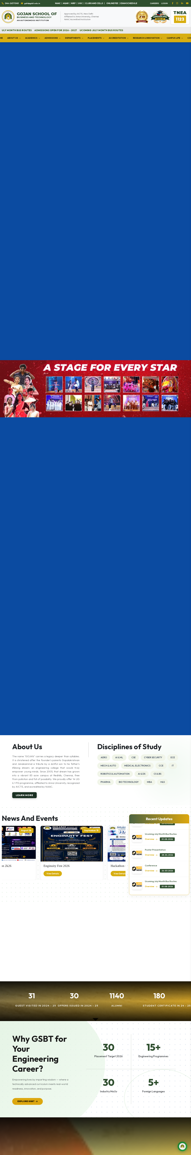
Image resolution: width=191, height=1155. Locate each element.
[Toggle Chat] (182, 1146)
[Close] (163, 481)
